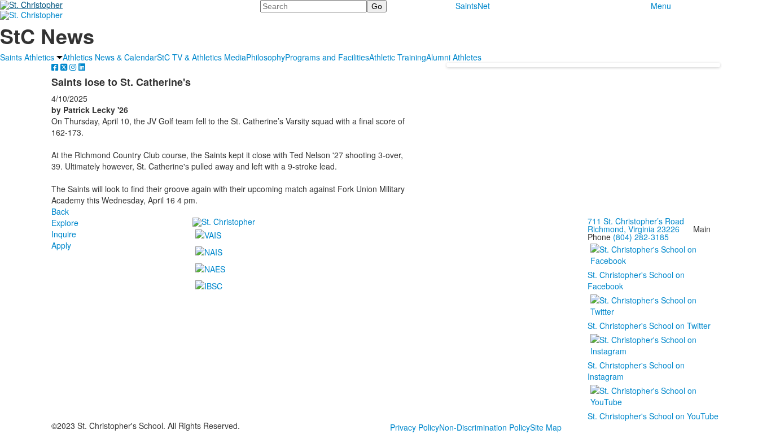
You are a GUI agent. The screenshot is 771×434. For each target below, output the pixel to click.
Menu (661, 5)
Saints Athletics (27, 57)
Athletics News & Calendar (110, 57)
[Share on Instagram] (73, 66)
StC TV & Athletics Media (201, 57)
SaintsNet (472, 5)
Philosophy (265, 57)
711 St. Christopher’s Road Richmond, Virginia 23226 (636, 225)
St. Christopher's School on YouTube (653, 416)
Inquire (63, 234)
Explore (64, 222)
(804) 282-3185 (641, 236)
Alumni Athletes (453, 57)
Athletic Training (397, 57)
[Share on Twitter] (64, 66)
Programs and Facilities (327, 57)
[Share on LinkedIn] (81, 66)
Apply (61, 245)
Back (60, 211)
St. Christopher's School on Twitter (649, 325)
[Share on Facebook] (55, 66)
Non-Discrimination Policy (484, 427)
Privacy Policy (414, 427)
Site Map (546, 427)
